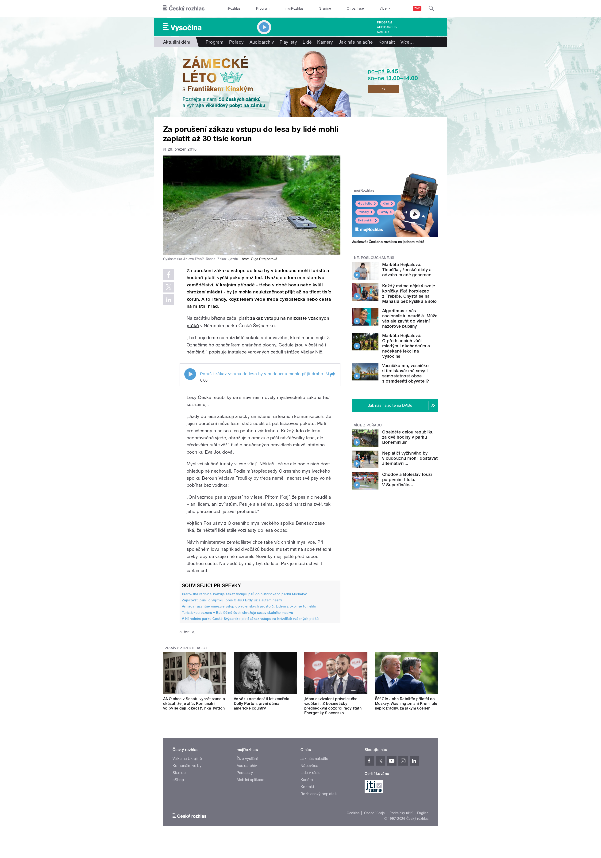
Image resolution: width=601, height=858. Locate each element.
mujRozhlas (294, 8)
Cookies (353, 813)
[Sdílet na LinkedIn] (168, 299)
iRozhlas (234, 8)
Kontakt (386, 42)
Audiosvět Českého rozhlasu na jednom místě (388, 242)
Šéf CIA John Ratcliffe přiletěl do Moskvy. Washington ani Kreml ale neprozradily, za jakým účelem (406, 703)
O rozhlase (355, 8)
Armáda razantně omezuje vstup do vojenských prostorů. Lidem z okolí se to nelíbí (249, 606)
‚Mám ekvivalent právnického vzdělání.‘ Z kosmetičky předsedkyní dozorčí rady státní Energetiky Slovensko (333, 706)
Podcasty (245, 773)
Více (407, 42)
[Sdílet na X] (168, 287)
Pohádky (363, 212)
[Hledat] (431, 8)
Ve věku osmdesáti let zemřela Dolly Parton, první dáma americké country (261, 703)
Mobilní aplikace (251, 780)
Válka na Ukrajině (187, 758)
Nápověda (309, 765)
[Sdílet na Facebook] (168, 274)
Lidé (307, 42)
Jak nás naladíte (356, 42)
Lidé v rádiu (310, 773)
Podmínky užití (400, 813)
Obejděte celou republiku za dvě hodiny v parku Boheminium (408, 437)
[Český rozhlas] (183, 8)
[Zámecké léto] (300, 82)
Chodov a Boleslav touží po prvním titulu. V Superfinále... (407, 479)
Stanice (325, 8)
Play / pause (190, 374)
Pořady (236, 42)
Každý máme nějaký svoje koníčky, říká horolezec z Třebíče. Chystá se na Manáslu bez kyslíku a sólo (409, 293)
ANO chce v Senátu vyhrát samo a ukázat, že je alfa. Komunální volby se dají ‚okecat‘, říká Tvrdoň (194, 703)
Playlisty (288, 42)
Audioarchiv (387, 27)
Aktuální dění (176, 42)
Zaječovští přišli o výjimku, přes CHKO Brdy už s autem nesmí (232, 600)
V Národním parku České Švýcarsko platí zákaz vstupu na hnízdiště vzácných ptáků (250, 619)
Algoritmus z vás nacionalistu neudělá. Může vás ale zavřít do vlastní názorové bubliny (409, 318)
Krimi (386, 203)
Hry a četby (365, 203)
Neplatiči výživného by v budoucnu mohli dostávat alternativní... (410, 458)
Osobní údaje (374, 813)
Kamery (383, 32)
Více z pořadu (368, 425)
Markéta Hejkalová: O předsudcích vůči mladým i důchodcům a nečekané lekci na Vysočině (406, 346)
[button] (332, 374)
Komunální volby (187, 765)
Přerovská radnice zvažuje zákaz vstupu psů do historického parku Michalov (244, 594)
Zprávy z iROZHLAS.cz (186, 648)
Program (263, 8)
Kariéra (306, 780)
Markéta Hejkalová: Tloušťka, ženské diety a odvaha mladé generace (407, 269)
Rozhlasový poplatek (318, 794)
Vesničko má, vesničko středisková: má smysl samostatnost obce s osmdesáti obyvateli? (405, 373)
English (422, 813)
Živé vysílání (365, 220)
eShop (178, 780)
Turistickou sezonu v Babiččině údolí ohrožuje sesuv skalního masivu (237, 613)
